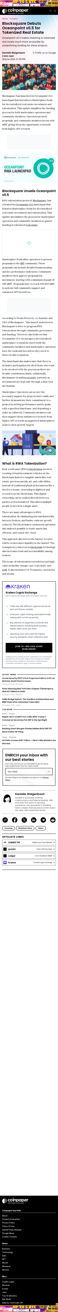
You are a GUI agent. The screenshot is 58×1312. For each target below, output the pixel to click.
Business (6, 1249)
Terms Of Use (8, 1226)
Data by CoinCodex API (12, 1303)
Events (5, 1289)
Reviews (6, 1285)
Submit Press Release (11, 1230)
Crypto (13, 18)
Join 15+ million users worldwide (29, 646)
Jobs (4, 1292)
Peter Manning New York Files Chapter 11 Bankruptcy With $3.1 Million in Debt (27, 688)
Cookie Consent (9, 1237)
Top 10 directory (9, 1296)
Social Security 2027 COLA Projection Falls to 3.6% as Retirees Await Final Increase (28, 678)
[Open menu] (55, 11)
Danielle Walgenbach (13, 52)
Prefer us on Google (45, 52)
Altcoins (5, 1270)
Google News (8, 1233)
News (5, 18)
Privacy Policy (8, 1223)
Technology (7, 1252)
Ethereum (6, 1266)
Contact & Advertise (11, 1219)
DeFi (4, 1256)
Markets (12, 736)
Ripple (12, 712)
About (4, 1216)
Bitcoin (5, 1263)
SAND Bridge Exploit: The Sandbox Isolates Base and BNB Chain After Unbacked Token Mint (28, 699)
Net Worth (6, 1299)
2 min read (8, 55)
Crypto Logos (8, 1282)
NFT (4, 1259)
